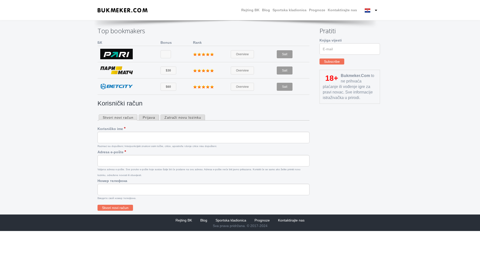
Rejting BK (250, 10)
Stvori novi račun (120, 118)
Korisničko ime (112, 128)
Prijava (149, 118)
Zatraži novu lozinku (182, 118)
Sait (284, 54)
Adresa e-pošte (112, 152)
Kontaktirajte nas (342, 10)
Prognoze (317, 10)
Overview (242, 54)
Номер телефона (112, 181)
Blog (266, 10)
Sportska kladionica (289, 10)
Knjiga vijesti (331, 40)
